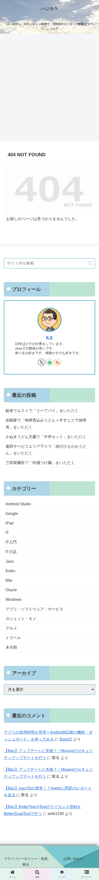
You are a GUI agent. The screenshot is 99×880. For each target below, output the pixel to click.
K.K (49, 338)
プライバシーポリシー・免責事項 (26, 862)
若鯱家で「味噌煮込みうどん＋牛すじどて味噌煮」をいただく (46, 423)
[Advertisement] (49, 88)
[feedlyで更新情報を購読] (49, 362)
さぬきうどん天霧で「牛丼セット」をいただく (46, 437)
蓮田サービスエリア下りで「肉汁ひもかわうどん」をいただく (46, 449)
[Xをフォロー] (41, 362)
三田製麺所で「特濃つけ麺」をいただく (40, 463)
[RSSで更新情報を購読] (57, 362)
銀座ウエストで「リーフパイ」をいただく (42, 411)
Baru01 (66, 739)
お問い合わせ (73, 859)
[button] (90, 263)
